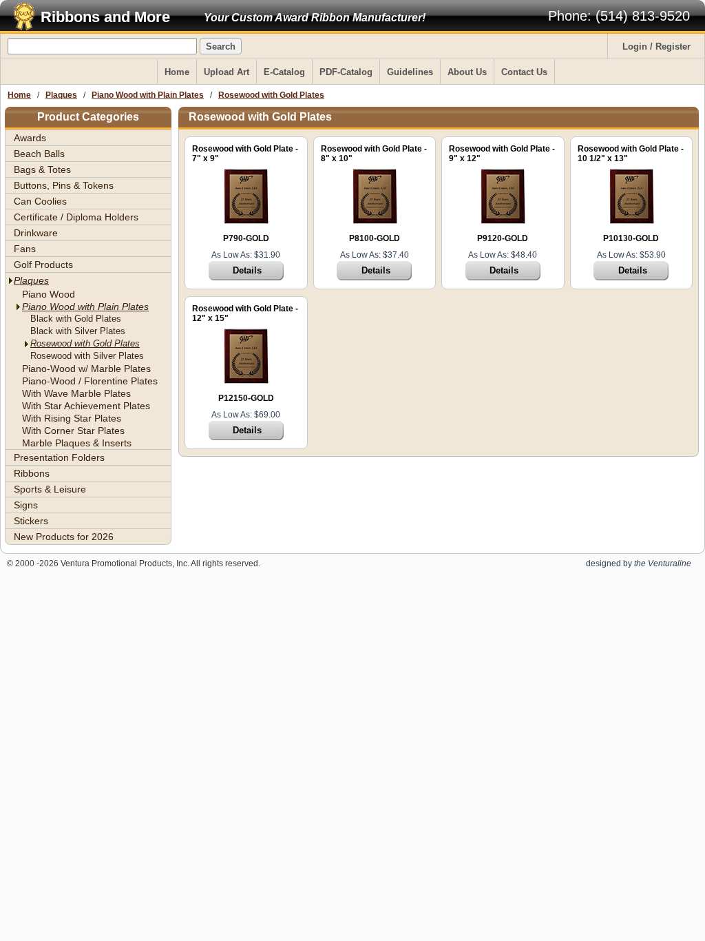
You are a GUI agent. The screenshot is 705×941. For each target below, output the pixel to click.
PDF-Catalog (345, 72)
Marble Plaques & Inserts (76, 442)
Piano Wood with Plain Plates (148, 95)
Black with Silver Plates (77, 331)
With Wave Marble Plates (76, 393)
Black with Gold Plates (75, 318)
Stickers (31, 520)
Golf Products (43, 264)
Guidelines (410, 72)
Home (177, 72)
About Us (467, 72)
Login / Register (656, 46)
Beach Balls (39, 153)
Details (247, 270)
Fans (25, 248)
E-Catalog (284, 72)
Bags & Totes (42, 169)
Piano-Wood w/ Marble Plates (86, 368)
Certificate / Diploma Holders (76, 217)
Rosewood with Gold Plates (271, 95)
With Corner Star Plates (73, 430)
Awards (30, 137)
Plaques (61, 95)
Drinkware (36, 232)
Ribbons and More (105, 16)
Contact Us (524, 72)
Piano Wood (48, 294)
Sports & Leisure (50, 489)
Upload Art (226, 72)
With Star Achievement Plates (86, 405)
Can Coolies (40, 201)
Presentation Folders (59, 457)
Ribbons (32, 473)
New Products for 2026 (64, 536)
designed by (638, 563)
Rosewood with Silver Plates (87, 356)
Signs (26, 504)
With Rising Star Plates (71, 418)
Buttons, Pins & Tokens (64, 185)
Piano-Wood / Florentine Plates (90, 380)
